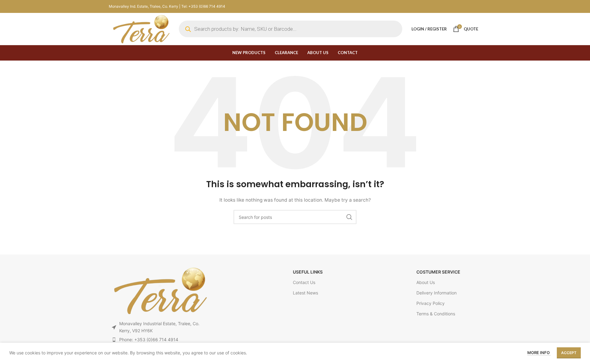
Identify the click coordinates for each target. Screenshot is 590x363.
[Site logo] (141, 28)
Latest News (305, 292)
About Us (425, 282)
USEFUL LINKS (308, 271)
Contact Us (304, 282)
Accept (568, 352)
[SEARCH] (349, 217)
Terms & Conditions (435, 313)
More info (539, 352)
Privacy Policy (430, 303)
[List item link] (159, 339)
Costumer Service (438, 271)
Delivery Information (436, 292)
